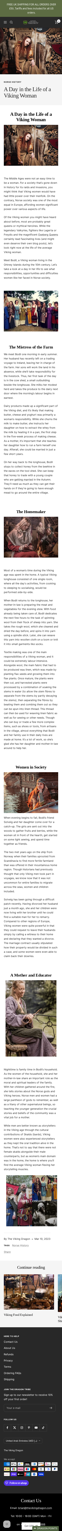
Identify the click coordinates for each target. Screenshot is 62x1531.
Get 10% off (31, 1526)
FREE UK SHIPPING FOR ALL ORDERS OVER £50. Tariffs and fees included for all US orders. (31, 8)
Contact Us (10, 1341)
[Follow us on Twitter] (14, 1427)
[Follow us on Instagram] (21, 1427)
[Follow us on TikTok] (43, 1427)
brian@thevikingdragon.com (35, 1508)
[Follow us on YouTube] (36, 1427)
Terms (7, 1366)
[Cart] (56, 22)
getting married (23, 479)
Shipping (9, 1379)
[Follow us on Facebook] (7, 1427)
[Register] (51, 1408)
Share (7, 1251)
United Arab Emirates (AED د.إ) (21, 1440)
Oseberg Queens (48, 234)
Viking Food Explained (18, 1314)
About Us (9, 1348)
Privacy (8, 1360)
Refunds (9, 1354)
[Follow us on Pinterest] (28, 1427)
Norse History (12, 82)
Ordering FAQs (12, 1373)
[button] (45, 1528)
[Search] (11, 22)
